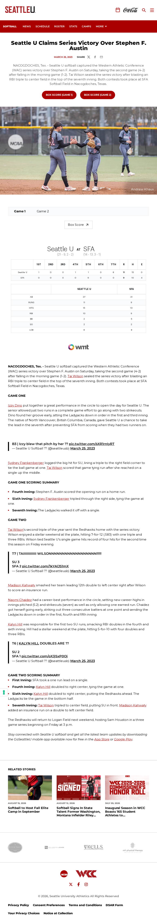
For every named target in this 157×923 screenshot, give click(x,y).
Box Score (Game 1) (61, 94)
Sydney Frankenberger (26, 463)
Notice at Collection (58, 913)
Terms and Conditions (85, 905)
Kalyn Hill (15, 624)
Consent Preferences (49, 905)
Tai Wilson (75, 376)
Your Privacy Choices (24, 913)
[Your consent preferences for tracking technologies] (4, 692)
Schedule (43, 26)
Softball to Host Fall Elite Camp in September (28, 809)
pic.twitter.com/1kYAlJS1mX (45, 566)
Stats (73, 26)
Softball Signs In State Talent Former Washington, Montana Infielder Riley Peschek (78, 811)
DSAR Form (114, 905)
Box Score (76, 225)
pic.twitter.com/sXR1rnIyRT (91, 444)
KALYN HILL (29, 643)
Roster (59, 26)
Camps (87, 26)
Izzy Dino (15, 405)
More (100, 26)
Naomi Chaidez (20, 600)
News (27, 26)
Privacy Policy (18, 905)
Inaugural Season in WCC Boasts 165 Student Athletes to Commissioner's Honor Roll (126, 811)
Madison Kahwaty (21, 585)
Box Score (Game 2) (99, 94)
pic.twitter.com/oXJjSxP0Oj (44, 656)
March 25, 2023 (82, 448)
